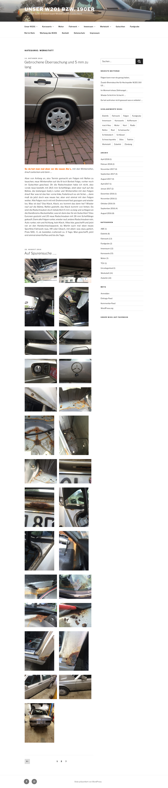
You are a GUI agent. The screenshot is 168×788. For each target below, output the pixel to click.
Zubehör (117, 144)
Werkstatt (104, 26)
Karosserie (47, 26)
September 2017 (108, 174)
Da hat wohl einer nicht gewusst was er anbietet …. (122, 100)
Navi (125, 125)
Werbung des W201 (48, 33)
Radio (132, 125)
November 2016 (108, 198)
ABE (102, 229)
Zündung (128, 144)
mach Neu (106, 125)
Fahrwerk (73, 26)
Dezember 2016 (107, 194)
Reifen (104, 130)
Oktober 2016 (106, 203)
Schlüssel (121, 135)
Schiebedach (107, 135)
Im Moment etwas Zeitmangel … (114, 90)
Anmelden (105, 293)
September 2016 (108, 208)
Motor (61, 26)
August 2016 (106, 213)
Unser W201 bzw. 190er (60, 9)
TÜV (102, 263)
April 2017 (105, 184)
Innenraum (88, 26)
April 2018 (105, 159)
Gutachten (120, 26)
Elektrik (105, 116)
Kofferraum (132, 120)
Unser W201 (29, 26)
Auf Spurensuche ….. (40, 253)
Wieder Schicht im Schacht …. (113, 95)
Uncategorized (107, 268)
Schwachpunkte (109, 139)
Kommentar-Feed (108, 303)
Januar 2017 (106, 189)
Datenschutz (79, 33)
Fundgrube (134, 26)
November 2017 (107, 169)
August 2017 (106, 179)
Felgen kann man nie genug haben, (115, 77)
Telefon (130, 139)
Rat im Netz (29, 33)
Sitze (121, 139)
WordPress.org (107, 308)
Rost (113, 130)
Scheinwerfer (123, 130)
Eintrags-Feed (106, 298)
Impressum (95, 33)
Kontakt (65, 33)
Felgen (126, 116)
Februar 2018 (106, 164)
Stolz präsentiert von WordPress (88, 782)
